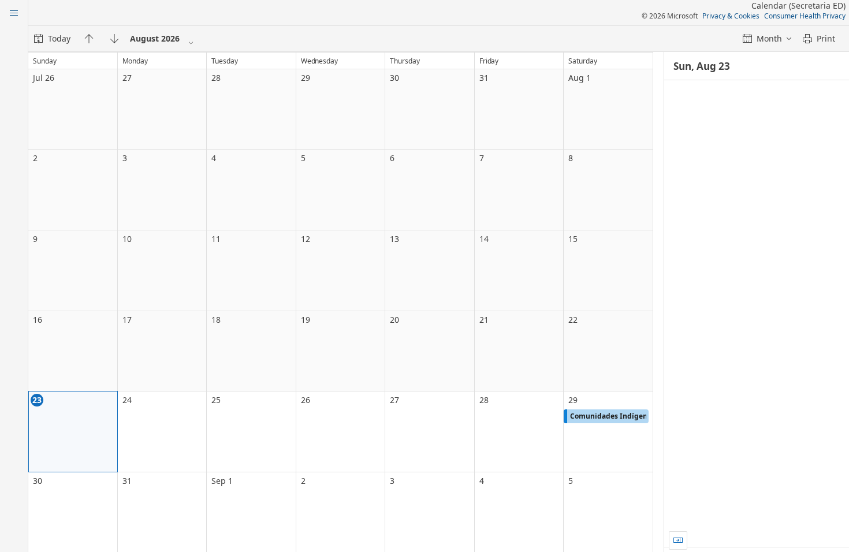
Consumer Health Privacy (805, 16)
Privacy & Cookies (730, 16)
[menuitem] (52, 38)
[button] (606, 416)
